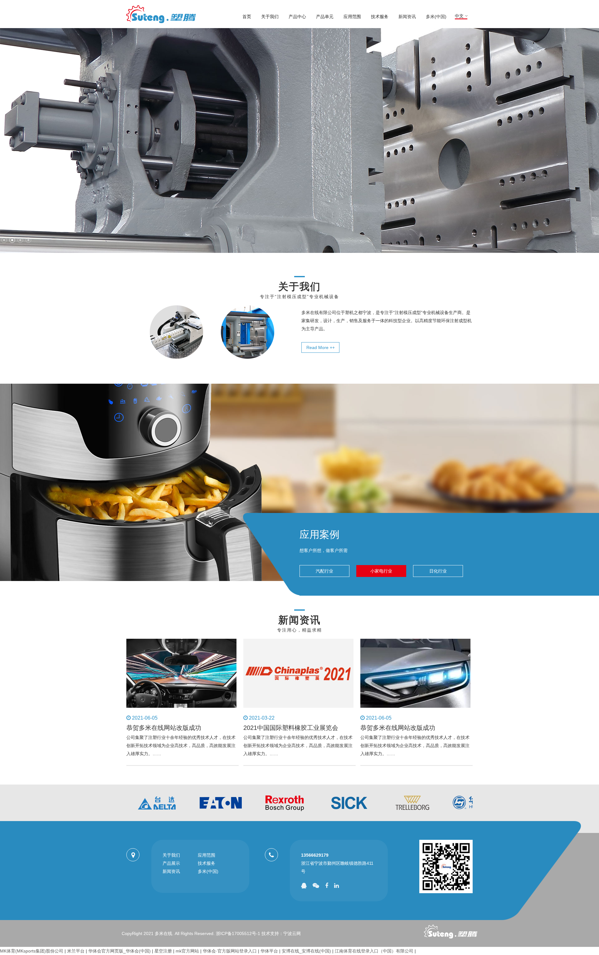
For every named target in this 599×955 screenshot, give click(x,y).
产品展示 (171, 863)
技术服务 (379, 16)
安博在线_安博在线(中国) (306, 950)
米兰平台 (76, 950)
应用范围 (352, 16)
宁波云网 (292, 933)
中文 (459, 15)
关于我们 (270, 16)
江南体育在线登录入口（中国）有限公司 (374, 950)
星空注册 (163, 950)
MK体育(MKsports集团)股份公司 (31, 950)
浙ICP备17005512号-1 (238, 933)
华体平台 (269, 950)
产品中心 (297, 16)
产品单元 (325, 16)
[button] (4, 240)
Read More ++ (320, 347)
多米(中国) (436, 16)
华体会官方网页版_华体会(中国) (119, 950)
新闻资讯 (407, 16)
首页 (246, 16)
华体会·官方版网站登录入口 (230, 950)
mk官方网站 (187, 950)
